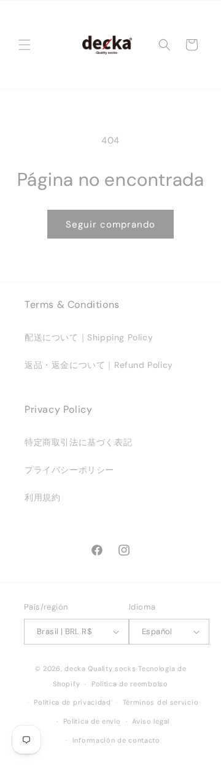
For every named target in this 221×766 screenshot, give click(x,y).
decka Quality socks (100, 668)
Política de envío (92, 721)
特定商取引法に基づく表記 (78, 442)
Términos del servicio (161, 702)
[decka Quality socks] (107, 45)
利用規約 (42, 497)
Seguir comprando (110, 224)
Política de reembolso (129, 684)
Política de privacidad (72, 702)
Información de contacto (116, 740)
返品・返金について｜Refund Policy (99, 364)
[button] (24, 44)
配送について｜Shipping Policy (89, 337)
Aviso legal (150, 721)
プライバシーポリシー (69, 469)
